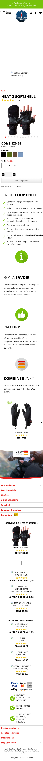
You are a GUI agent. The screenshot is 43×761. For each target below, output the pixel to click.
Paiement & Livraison (11, 510)
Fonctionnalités (8, 490)
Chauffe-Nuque (21, 749)
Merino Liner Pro (21, 605)
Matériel (5, 495)
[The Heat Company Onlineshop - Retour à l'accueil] (21, 16)
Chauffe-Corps (32, 749)
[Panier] (40, 12)
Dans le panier (21, 180)
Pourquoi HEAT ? (8, 485)
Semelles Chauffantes (21, 591)
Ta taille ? (10, 161)
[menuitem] (6, 13)
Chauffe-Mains (21, 575)
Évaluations (9, 515)
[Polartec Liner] (21, 415)
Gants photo (22, 753)
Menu (8, 13)
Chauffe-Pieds (19, 751)
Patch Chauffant (9, 749)
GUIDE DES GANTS (9, 500)
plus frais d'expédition (8, 146)
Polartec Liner (21, 432)
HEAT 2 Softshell (21, 547)
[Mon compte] (36, 12)
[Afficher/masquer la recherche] (31, 13)
